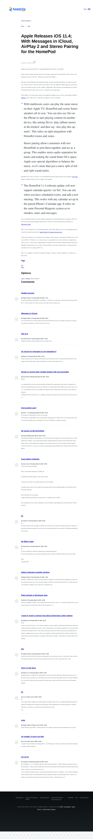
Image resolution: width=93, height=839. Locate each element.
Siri (22, 649)
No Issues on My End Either (32, 431)
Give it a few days (28, 668)
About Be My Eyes (44, 797)
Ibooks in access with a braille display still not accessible (45, 372)
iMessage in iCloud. (29, 313)
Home (22, 26)
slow (23, 720)
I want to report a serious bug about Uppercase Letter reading (47, 616)
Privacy (39, 809)
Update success (27, 293)
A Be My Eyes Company (49, 809)
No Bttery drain (27, 541)
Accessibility (67, 807)
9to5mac (23, 98)
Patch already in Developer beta (34, 595)
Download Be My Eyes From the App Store (57, 798)
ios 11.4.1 (25, 757)
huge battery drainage (30, 459)
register (28, 278)
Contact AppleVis (84, 797)
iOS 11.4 (24, 334)
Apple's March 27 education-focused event (51, 232)
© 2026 (61, 807)
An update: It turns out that (32, 736)
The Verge (75, 176)
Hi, (22, 516)
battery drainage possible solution (35, 572)
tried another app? (29, 408)
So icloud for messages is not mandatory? (38, 351)
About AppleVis (20, 797)
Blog (29, 26)
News (22, 267)
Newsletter (70, 797)
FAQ (76, 797)
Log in (22, 278)
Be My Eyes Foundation (32, 797)
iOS (22, 265)
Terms (73, 807)
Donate (27, 799)
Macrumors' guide (26, 224)
